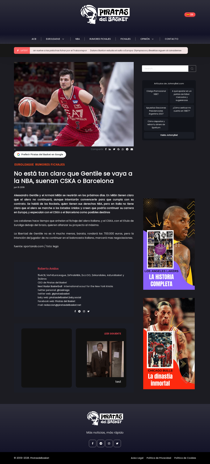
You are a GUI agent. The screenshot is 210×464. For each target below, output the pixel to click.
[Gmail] (118, 149)
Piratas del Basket (65, 301)
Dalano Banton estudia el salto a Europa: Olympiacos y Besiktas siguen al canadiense (121, 50)
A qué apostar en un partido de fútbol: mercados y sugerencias (182, 96)
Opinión (145, 39)
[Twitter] (114, 149)
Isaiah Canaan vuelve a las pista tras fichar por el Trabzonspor (38, 50)
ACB (34, 39)
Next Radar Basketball (50, 286)
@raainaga (63, 290)
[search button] (192, 68)
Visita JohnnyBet (169, 135)
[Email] (132, 149)
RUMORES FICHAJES (100, 39)
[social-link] (92, 443)
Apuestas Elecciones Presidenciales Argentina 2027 (156, 111)
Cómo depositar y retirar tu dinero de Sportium (156, 124)
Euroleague (53, 39)
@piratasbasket (61, 293)
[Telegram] (127, 149)
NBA (77, 39)
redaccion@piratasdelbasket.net (62, 305)
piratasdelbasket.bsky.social (65, 297)
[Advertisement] (169, 166)
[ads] (169, 244)
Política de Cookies (185, 458)
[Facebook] (105, 149)
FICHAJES (126, 39)
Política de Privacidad (159, 458)
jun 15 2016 (19, 187)
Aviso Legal (137, 458)
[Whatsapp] (123, 149)
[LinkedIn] (110, 149)
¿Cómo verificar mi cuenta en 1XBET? (182, 109)
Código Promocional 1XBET (156, 93)
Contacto (171, 39)
